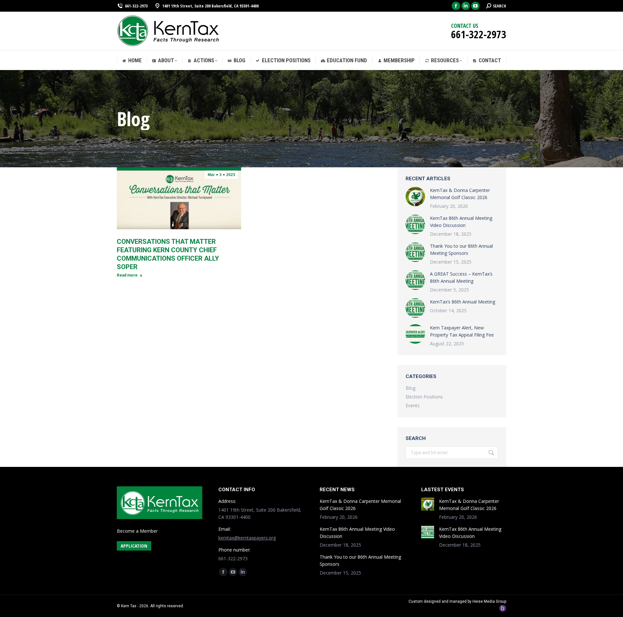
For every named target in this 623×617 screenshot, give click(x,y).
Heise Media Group (489, 601)
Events (413, 405)
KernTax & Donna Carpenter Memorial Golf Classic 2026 (460, 193)
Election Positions (424, 397)
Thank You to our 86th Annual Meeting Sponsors (461, 249)
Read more (127, 275)
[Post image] (415, 196)
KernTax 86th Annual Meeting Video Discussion (461, 221)
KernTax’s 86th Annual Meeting (462, 302)
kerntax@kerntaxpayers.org (247, 538)
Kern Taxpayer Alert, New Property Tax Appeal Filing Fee (462, 331)
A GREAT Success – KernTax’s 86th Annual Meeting (461, 277)
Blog (410, 388)
